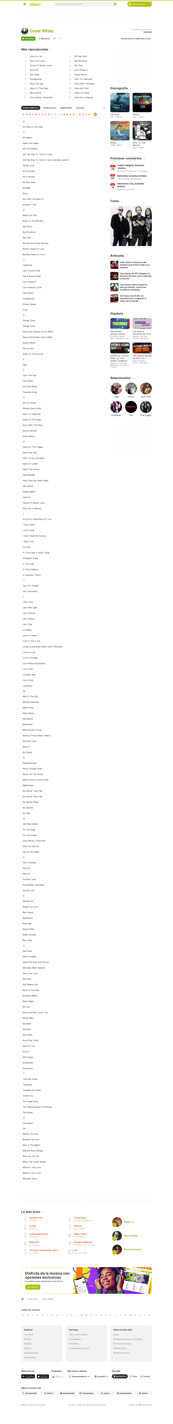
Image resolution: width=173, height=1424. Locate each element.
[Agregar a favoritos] (54, 39)
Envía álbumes (75, 1339)
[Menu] (24, 4)
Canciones (28, 1334)
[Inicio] (22, 1299)
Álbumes (28, 1344)
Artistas (27, 1339)
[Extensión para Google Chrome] (58, 1376)
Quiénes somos (120, 1348)
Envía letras (74, 1344)
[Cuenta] (149, 4)
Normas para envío (121, 1353)
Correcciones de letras (79, 1348)
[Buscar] (115, 4)
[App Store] (43, 1376)
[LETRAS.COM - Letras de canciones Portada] (35, 4)
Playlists (27, 1348)
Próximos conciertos (125, 158)
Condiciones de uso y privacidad (127, 1339)
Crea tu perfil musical (78, 1334)
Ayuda (116, 1334)
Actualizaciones (31, 1353)
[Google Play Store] (28, 1376)
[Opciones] (60, 39)
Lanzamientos (30, 1357)
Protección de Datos (122, 1344)
